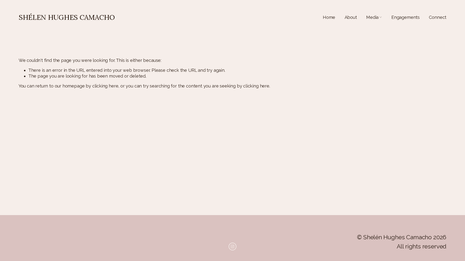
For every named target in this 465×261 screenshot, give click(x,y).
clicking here (105, 85)
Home (329, 17)
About (351, 17)
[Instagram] (232, 246)
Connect (437, 17)
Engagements (405, 17)
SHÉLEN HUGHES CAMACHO (67, 17)
